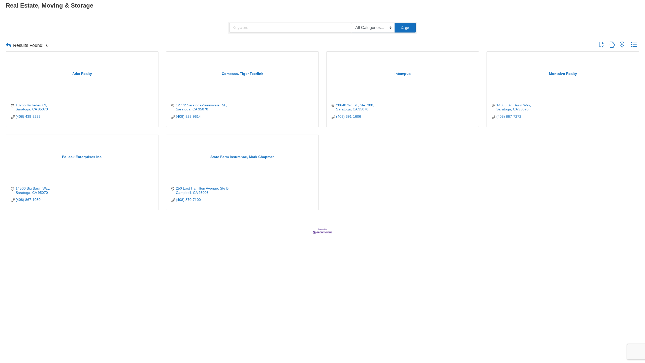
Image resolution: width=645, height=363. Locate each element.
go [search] (407, 28)
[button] (8, 45)
